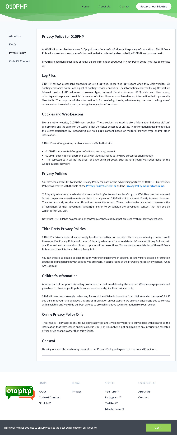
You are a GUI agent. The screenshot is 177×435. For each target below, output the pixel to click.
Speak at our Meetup (153, 6)
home (85, 6)
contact (124, 6)
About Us (144, 391)
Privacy (77, 391)
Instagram (112, 397)
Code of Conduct (50, 397)
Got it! (158, 427)
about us (104, 6)
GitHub (44, 403)
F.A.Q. (42, 391)
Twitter (110, 403)
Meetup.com (113, 409)
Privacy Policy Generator (101, 185)
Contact (143, 397)
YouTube (111, 391)
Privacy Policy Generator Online (145, 185)
